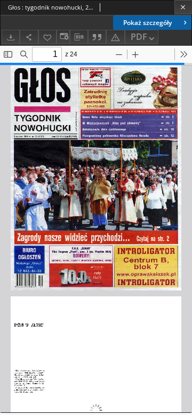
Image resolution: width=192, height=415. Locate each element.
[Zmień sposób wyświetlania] (63, 37)
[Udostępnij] (29, 37)
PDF (139, 37)
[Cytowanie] (97, 37)
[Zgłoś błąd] (115, 37)
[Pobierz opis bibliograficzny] (79, 37)
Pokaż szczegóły (147, 22)
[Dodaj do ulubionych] (47, 37)
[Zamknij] (183, 7)
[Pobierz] (11, 37)
